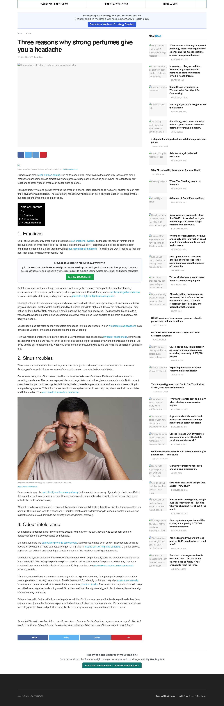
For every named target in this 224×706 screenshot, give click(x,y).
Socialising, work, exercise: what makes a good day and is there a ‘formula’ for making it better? (186, 124)
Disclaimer (170, 3)
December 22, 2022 (179, 513)
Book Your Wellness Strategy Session (112, 24)
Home (20, 33)
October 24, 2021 (179, 530)
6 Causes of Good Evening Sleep (186, 198)
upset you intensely (127, 580)
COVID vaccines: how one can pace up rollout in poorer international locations (176, 319)
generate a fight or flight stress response (92, 296)
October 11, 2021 (179, 111)
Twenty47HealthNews (54, 3)
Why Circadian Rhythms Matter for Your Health (176, 170)
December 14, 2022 (179, 228)
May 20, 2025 (176, 311)
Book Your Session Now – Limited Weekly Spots (112, 665)
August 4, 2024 (177, 374)
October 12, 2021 (179, 284)
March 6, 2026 (177, 360)
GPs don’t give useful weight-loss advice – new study (187, 484)
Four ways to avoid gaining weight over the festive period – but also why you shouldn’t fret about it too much (187, 504)
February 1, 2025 (160, 391)
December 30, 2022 (179, 409)
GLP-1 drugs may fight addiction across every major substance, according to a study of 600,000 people (186, 351)
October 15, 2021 (179, 249)
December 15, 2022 (179, 59)
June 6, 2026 (176, 473)
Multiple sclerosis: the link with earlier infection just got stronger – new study (178, 453)
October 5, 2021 (160, 325)
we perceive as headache (122, 326)
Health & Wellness (116, 3)
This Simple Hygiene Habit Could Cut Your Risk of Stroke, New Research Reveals (177, 386)
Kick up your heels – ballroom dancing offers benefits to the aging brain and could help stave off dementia (186, 261)
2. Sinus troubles (29, 218)
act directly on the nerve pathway (60, 492)
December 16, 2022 (179, 490)
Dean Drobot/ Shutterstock (27, 486)
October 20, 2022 (25, 57)
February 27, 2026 (179, 97)
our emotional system (82, 240)
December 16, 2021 (179, 426)
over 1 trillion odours (49, 175)
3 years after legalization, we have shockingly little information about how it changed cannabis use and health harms (187, 240)
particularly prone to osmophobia (59, 542)
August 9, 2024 (159, 339)
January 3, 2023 (178, 270)
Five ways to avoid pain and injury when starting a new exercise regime (187, 402)
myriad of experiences (115, 336)
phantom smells (89, 584)
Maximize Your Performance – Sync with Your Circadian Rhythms (175, 334)
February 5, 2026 (178, 548)
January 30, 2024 (178, 569)
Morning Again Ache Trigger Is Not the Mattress (187, 106)
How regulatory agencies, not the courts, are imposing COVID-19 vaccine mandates (187, 523)
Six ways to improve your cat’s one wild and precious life (185, 467)
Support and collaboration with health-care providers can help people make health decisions (186, 419)
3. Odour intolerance (31, 222)
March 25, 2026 (177, 80)
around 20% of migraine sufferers (102, 546)
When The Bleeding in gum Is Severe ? (185, 183)
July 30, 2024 (158, 174)
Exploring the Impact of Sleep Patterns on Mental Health (185, 369)
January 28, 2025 (160, 146)
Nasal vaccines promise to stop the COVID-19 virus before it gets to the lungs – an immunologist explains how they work (186, 219)
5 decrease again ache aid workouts (183, 155)
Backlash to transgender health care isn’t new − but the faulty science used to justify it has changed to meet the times (186, 560)
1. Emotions (27, 215)
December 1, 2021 (179, 444)
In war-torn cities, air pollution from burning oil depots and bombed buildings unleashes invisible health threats (185, 70)
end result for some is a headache (60, 392)
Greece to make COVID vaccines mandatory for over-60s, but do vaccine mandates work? (186, 437)
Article (28, 33)
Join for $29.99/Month (79, 276)
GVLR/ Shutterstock (70, 169)
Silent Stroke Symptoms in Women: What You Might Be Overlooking (184, 90)
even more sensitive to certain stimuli (113, 565)
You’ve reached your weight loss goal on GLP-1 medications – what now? (187, 541)
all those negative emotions (125, 292)
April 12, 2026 (177, 132)
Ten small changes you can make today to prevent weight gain (186, 278)
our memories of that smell (83, 248)
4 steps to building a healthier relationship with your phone (178, 140)
